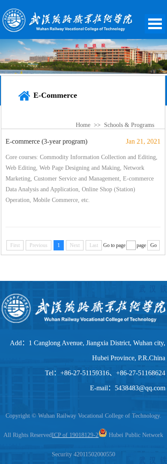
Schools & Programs (129, 125)
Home (83, 125)
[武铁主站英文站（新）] (67, 31)
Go (153, 245)
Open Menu (155, 23)
